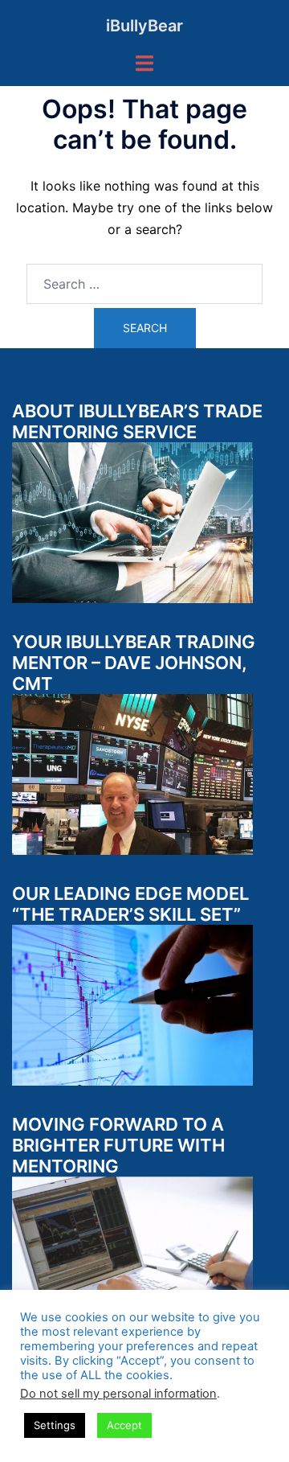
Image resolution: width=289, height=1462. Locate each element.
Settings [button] (54, 1425)
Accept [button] (124, 1425)
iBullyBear (144, 25)
